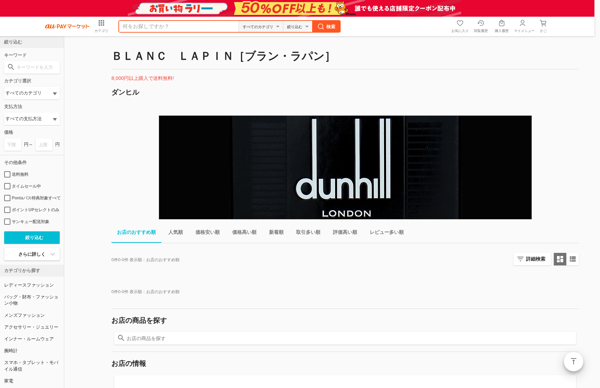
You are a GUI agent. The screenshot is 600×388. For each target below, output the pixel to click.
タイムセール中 (26, 186)
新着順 (276, 232)
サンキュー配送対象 (30, 221)
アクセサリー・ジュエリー (31, 327)
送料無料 (20, 174)
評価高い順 (345, 232)
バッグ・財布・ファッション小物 (31, 300)
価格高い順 (244, 232)
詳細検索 (535, 259)
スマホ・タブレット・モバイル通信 (31, 365)
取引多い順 (308, 232)
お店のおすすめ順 (136, 232)
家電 (8, 380)
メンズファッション (24, 315)
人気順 (175, 232)
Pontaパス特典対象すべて (36, 198)
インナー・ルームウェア (29, 338)
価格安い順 (207, 232)
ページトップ (573, 361)
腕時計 (11, 350)
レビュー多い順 (387, 232)
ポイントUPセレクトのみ (35, 209)
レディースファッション (29, 285)
